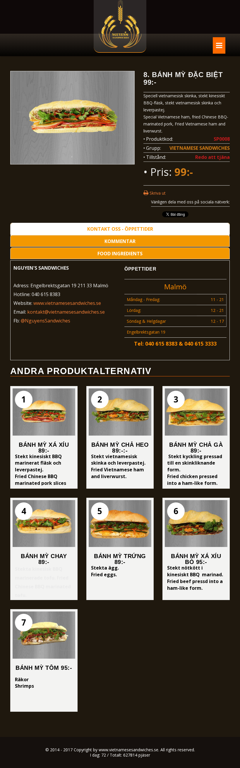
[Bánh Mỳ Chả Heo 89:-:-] (120, 411)
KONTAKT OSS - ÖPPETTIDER (120, 229)
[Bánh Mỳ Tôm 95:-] (44, 634)
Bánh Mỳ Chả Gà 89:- (196, 447)
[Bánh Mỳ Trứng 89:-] (120, 523)
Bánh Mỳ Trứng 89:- (120, 559)
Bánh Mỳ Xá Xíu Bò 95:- (196, 559)
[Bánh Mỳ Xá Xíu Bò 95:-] (196, 523)
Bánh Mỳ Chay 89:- (44, 559)
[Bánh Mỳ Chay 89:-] (44, 523)
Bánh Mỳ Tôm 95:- (44, 668)
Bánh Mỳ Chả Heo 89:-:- (120, 447)
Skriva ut (157, 193)
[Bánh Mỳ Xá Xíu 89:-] (44, 411)
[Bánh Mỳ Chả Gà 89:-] (196, 411)
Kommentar (120, 241)
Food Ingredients (120, 253)
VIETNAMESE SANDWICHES (199, 148)
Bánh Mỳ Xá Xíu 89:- (44, 447)
